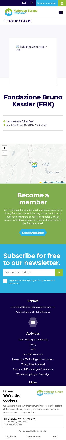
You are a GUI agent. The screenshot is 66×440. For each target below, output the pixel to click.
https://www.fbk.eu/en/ (20, 121)
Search (32, 3)
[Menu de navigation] (60, 12)
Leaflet (44, 182)
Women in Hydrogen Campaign (33, 374)
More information (33, 232)
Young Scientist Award (33, 364)
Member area (62, 3)
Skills (33, 349)
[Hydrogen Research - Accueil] (21, 12)
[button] (4, 148)
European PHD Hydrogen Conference (33, 369)
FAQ (24, 3)
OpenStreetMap (58, 182)
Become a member (46, 3)
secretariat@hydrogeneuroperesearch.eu (33, 307)
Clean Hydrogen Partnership (33, 339)
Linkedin (33, 322)
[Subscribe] (59, 272)
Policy (33, 344)
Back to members (19, 21)
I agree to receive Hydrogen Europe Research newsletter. (32, 282)
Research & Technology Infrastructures (33, 359)
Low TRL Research (33, 354)
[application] (33, 164)
